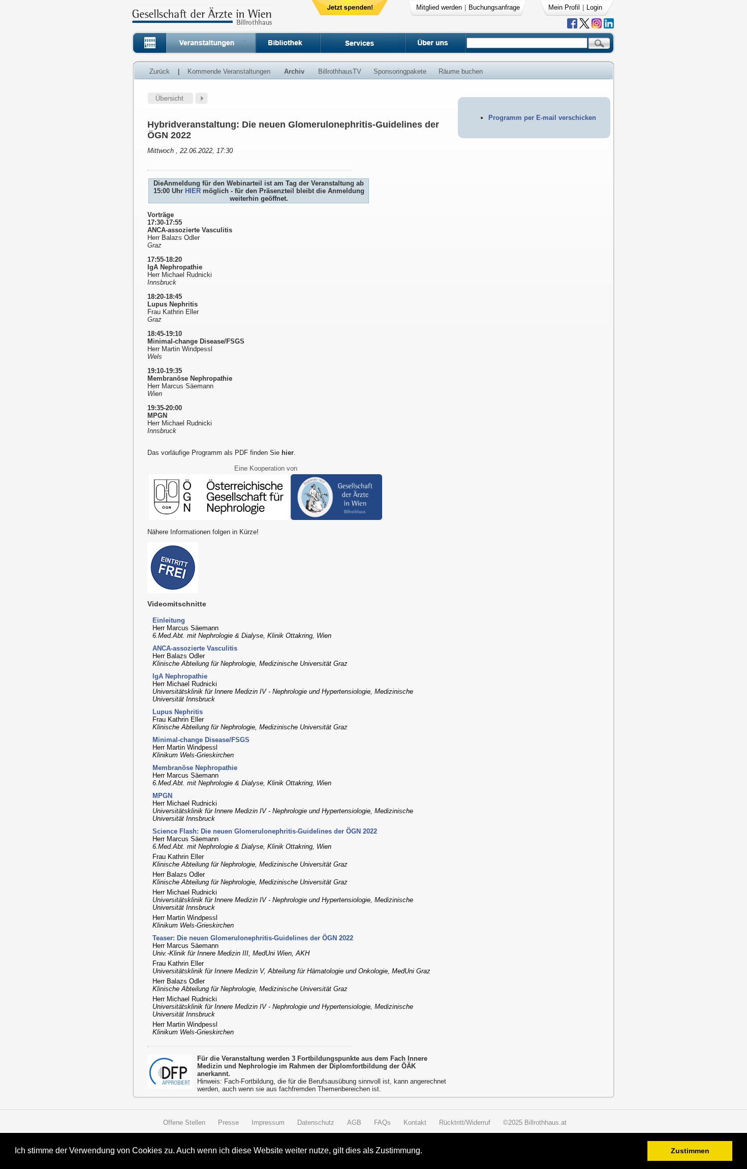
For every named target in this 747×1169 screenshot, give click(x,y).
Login (594, 7)
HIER (194, 191)
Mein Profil (564, 7)
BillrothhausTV (339, 71)
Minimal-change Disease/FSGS (201, 740)
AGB (354, 1122)
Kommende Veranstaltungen (229, 71)
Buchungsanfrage (494, 7)
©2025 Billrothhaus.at (535, 1122)
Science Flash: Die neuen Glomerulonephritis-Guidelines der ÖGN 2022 (264, 831)
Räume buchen (461, 71)
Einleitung (168, 620)
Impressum (268, 1122)
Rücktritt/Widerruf (464, 1122)
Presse (228, 1122)
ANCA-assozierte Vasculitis (194, 648)
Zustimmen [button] (690, 1151)
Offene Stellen (184, 1122)
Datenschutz (315, 1122)
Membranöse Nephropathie (194, 768)
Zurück (159, 71)
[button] (425, 1152)
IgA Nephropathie (179, 676)
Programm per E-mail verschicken (542, 117)
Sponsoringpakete (400, 71)
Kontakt (414, 1122)
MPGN (162, 795)
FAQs (382, 1122)
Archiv (294, 71)
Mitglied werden (439, 7)
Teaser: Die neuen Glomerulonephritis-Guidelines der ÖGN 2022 (252, 938)
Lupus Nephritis (177, 712)
